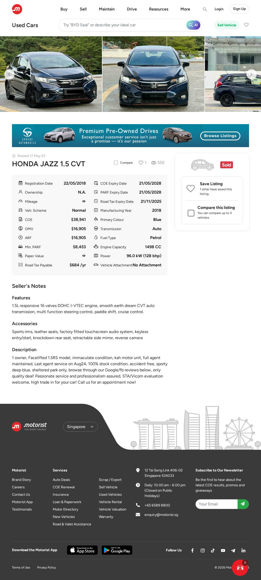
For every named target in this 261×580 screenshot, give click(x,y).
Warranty (106, 517)
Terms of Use (21, 567)
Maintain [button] (107, 9)
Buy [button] (64, 9)
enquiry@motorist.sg (161, 515)
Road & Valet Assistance (72, 524)
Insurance (61, 494)
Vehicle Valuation (112, 509)
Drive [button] (132, 9)
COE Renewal (64, 487)
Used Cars (25, 25)
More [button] (185, 9)
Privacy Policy (46, 567)
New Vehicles (64, 517)
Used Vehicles (110, 494)
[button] (240, 568)
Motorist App (22, 502)
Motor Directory (65, 509)
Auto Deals (61, 480)
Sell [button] (83, 9)
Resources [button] (158, 9)
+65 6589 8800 (157, 505)
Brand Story (21, 480)
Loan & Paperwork (67, 502)
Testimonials (22, 509)
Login (219, 9)
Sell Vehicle (226, 25)
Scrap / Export (110, 480)
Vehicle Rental (110, 502)
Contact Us (21, 494)
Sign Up (239, 9)
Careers (18, 487)
